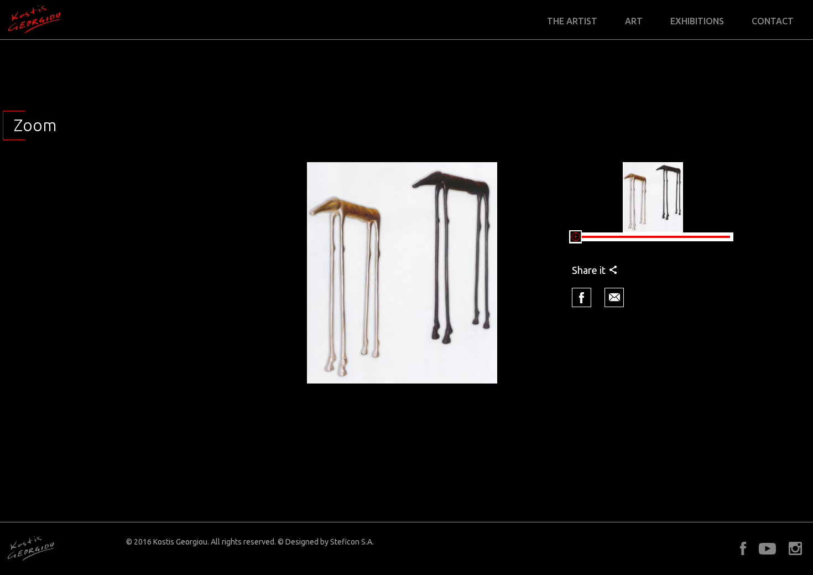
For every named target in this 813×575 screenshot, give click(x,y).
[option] (402, 273)
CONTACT (773, 21)
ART (634, 21)
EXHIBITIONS (697, 21)
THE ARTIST (572, 21)
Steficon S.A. (352, 541)
